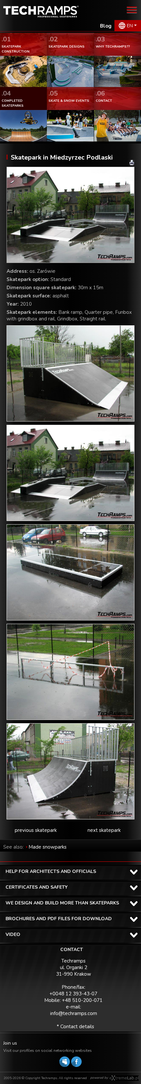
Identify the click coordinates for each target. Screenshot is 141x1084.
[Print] (131, 162)
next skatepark (104, 830)
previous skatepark (36, 830)
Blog (105, 26)
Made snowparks (48, 847)
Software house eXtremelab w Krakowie (124, 1078)
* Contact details (75, 1026)
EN (130, 26)
